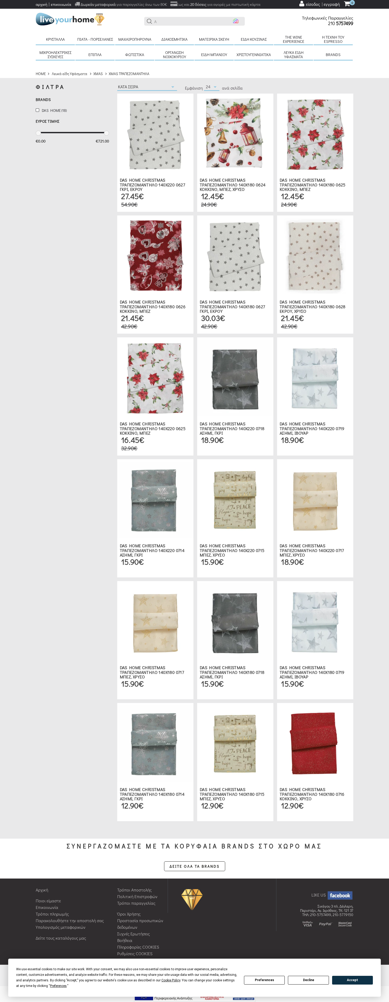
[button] (149, 21)
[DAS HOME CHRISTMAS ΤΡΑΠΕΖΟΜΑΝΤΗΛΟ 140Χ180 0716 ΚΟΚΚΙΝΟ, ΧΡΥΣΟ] (315, 743)
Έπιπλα (95, 54)
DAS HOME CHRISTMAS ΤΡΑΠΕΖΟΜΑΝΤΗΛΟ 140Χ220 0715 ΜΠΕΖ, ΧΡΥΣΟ (232, 550)
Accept (352, 980)
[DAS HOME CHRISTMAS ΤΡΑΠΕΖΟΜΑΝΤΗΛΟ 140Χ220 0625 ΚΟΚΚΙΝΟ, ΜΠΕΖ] (155, 377)
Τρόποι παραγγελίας (136, 903)
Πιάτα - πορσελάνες (95, 39)
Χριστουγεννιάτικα (254, 54)
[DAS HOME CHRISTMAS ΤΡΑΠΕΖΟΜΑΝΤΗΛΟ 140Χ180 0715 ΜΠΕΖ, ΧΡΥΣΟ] (235, 743)
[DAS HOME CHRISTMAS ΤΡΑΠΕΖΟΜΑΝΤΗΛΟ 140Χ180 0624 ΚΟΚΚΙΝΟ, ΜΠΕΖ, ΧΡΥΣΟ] (235, 133)
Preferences (264, 980)
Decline (308, 980)
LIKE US (319, 895)
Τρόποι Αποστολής (134, 890)
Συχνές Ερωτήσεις (133, 933)
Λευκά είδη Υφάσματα (294, 54)
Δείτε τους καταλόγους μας (61, 938)
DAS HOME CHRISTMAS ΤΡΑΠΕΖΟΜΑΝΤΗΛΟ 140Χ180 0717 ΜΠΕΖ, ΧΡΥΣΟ (152, 672)
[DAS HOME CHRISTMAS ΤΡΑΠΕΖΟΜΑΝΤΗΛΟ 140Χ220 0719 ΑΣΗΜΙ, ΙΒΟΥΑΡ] (315, 377)
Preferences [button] (58, 986)
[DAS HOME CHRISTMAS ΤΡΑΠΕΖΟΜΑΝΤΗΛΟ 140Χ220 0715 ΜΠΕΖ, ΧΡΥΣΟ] (235, 499)
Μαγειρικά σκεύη (214, 39)
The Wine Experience (293, 39)
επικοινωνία (61, 4)
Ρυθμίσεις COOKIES (134, 953)
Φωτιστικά (134, 54)
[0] (347, 4)
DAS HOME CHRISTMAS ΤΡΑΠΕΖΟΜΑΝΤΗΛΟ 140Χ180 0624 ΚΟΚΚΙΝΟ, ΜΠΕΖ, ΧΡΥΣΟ (233, 184)
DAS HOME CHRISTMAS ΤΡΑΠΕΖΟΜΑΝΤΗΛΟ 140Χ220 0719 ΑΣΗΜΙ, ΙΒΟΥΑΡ (312, 428)
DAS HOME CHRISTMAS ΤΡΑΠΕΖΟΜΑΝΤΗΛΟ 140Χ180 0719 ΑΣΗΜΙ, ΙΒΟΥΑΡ (312, 672)
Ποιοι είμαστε (48, 900)
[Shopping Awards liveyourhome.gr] (193, 899)
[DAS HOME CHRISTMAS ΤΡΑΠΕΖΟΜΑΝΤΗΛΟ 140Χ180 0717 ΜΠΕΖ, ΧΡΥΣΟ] (155, 621)
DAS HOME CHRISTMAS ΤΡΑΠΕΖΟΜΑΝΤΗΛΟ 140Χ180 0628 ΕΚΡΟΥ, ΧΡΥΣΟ (313, 306)
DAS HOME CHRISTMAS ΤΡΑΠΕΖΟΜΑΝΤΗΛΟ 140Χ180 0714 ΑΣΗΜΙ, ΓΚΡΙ (152, 794)
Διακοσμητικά (174, 39)
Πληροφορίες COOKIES (138, 947)
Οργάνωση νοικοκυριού (174, 54)
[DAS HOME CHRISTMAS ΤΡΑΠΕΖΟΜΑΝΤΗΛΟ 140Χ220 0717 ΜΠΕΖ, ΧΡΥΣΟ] (315, 499)
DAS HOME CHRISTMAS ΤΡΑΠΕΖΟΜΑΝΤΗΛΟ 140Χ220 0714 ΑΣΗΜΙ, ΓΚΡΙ (152, 550)
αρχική (41, 4)
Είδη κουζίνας (254, 39)
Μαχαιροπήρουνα (134, 39)
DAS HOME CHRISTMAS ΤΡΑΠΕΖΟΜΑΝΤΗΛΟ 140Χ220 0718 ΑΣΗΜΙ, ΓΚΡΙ (232, 428)
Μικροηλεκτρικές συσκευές (55, 54)
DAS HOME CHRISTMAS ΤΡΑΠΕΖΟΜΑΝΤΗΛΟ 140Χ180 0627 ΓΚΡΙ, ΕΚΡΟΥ (232, 306)
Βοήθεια (124, 940)
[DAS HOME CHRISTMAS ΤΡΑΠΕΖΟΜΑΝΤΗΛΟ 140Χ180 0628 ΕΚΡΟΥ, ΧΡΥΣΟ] (315, 255)
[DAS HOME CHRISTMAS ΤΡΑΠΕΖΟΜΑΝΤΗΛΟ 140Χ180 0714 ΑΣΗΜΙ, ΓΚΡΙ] (155, 743)
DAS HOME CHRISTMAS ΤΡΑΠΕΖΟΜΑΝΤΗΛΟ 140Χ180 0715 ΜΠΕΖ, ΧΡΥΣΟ (232, 794)
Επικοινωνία (47, 907)
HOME (41, 73)
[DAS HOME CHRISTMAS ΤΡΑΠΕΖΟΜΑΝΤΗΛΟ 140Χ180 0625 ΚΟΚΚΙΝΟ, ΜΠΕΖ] (315, 133)
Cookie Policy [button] (170, 980)
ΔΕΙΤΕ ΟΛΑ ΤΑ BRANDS (195, 866)
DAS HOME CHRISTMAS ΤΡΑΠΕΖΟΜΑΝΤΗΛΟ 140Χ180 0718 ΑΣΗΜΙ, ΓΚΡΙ (232, 672)
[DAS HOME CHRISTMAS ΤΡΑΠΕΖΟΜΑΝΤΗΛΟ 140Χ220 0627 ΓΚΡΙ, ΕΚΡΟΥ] (155, 133)
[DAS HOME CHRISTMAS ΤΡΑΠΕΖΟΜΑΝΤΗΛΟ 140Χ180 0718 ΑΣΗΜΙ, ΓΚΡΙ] (235, 621)
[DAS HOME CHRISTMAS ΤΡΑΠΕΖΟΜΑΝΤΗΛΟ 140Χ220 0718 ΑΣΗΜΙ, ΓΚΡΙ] (235, 377)
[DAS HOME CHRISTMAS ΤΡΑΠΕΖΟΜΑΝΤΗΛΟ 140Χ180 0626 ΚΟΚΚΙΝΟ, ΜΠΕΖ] (155, 255)
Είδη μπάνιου (214, 54)
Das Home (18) (54, 110)
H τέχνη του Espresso (333, 39)
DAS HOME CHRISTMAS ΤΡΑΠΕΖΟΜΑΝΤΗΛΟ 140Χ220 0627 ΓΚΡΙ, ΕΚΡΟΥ (152, 184)
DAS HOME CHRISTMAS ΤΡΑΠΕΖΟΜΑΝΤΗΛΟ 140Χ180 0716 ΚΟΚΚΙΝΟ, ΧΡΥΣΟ (312, 794)
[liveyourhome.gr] (70, 18)
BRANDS (333, 54)
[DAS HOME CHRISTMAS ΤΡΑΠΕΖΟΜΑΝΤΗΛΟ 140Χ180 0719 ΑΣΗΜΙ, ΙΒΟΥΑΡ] (315, 621)
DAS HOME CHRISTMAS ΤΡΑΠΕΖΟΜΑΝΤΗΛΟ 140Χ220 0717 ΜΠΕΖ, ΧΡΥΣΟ (312, 550)
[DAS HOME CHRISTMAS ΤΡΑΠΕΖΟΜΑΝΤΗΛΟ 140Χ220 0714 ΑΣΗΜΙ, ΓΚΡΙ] (155, 499)
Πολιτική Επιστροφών (137, 896)
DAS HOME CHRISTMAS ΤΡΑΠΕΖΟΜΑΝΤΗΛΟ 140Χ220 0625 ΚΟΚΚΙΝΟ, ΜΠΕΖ (153, 428)
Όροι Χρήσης (129, 914)
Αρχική (42, 890)
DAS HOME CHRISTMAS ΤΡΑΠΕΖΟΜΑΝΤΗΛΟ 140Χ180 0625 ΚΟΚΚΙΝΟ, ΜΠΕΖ (313, 184)
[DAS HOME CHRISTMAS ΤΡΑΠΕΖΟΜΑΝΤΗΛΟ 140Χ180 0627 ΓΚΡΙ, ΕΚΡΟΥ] (235, 255)
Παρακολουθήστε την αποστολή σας (70, 920)
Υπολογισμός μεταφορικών (60, 927)
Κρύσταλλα (55, 39)
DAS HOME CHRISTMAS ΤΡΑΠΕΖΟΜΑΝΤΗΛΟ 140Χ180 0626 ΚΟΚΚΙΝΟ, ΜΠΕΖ (153, 306)
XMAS (98, 73)
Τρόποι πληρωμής (52, 914)
